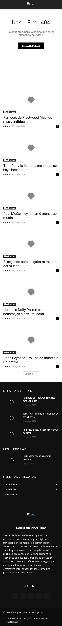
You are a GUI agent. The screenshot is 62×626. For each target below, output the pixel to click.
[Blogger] (15, 596)
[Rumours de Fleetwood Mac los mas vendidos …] (31, 100)
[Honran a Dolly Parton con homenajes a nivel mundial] (31, 292)
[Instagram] (39, 596)
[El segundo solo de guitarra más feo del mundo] (31, 244)
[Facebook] (23, 596)
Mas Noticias (9, 112)
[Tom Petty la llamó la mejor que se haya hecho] (31, 148)
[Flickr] (31, 596)
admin (6, 126)
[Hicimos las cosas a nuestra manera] (11, 460)
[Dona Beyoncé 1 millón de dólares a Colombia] (31, 340)
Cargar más (30, 373)
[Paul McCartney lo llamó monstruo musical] (31, 196)
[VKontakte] (47, 596)
